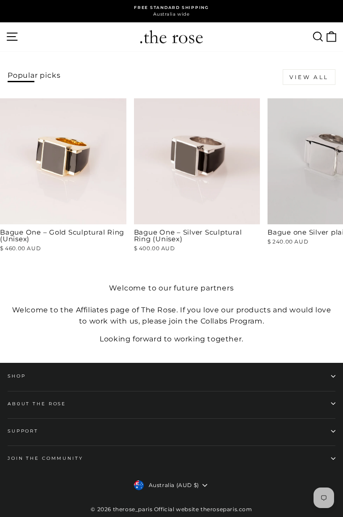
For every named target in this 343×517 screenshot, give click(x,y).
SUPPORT (23, 431)
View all (309, 77)
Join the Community (45, 458)
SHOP (16, 376)
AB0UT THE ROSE (37, 403)
